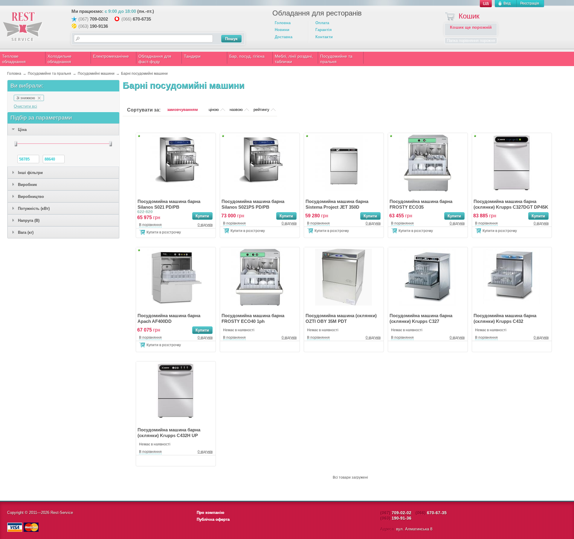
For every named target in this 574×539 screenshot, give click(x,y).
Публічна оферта (213, 519)
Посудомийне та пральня (336, 59)
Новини (282, 30)
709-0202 (99, 19)
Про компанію (210, 512)
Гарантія (323, 30)
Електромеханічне (111, 56)
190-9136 (99, 26)
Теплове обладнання (14, 59)
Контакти (324, 37)
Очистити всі (25, 106)
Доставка (283, 37)
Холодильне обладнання (59, 59)
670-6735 (142, 19)
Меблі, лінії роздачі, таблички (294, 59)
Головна (283, 23)
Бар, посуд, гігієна (247, 56)
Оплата (322, 23)
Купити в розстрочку (163, 232)
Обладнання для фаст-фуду (154, 59)
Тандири (192, 56)
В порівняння (150, 225)
